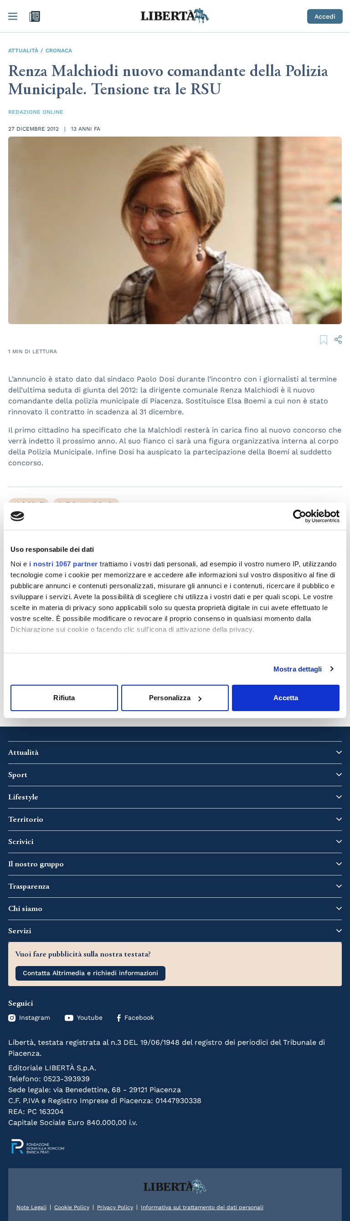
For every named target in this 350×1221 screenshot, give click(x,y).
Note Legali (31, 1207)
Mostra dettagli (297, 669)
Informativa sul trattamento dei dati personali (202, 1207)
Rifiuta (64, 698)
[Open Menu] (12, 16)
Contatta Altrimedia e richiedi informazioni (90, 973)
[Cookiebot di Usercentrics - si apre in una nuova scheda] (300, 516)
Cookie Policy (71, 1207)
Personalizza (169, 698)
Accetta (285, 698)
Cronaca (59, 50)
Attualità (23, 50)
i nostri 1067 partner (63, 564)
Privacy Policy (115, 1207)
